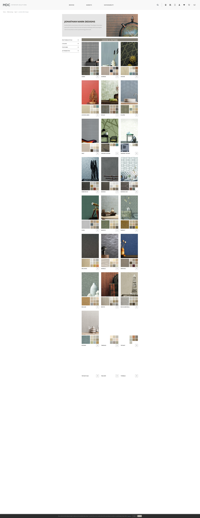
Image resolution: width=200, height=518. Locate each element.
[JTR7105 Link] (114, 378)
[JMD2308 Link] (111, 112)
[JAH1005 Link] (111, 68)
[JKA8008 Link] (111, 189)
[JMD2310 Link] (117, 112)
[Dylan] (109, 92)
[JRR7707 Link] (136, 301)
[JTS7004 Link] (97, 375)
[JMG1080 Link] (94, 301)
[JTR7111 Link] (105, 378)
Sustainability (109, 5)
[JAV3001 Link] (125, 71)
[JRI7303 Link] (114, 298)
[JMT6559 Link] (114, 342)
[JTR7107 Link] (111, 381)
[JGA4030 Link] (105, 148)
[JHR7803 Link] (94, 183)
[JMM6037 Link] (114, 221)
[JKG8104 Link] (136, 183)
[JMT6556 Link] (114, 339)
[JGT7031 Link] (131, 145)
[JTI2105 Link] (125, 339)
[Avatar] (129, 54)
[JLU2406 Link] (91, 227)
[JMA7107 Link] (97, 71)
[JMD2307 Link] (117, 109)
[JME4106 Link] (94, 263)
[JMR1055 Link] (133, 224)
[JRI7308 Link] (111, 304)
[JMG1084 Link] (97, 304)
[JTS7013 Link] (94, 378)
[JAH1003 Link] (105, 71)
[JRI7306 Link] (114, 301)
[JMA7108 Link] (91, 73)
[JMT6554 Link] (117, 336)
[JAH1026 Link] (114, 71)
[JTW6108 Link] (133, 381)
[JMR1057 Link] (131, 227)
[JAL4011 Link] (97, 106)
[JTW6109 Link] (136, 381)
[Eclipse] (129, 92)
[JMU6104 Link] (117, 260)
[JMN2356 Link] (133, 263)
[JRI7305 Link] (111, 301)
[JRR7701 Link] (125, 301)
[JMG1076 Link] (91, 298)
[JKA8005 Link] (111, 186)
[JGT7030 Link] (125, 148)
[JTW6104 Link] (131, 378)
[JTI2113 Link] (136, 336)
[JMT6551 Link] (105, 339)
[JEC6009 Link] (131, 109)
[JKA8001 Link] (105, 186)
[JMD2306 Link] (114, 109)
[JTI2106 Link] (131, 336)
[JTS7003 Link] (94, 375)
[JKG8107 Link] (136, 186)
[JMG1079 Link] (91, 301)
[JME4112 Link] (97, 265)
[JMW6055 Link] (94, 339)
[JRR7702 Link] (131, 298)
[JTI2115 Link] (133, 339)
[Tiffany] (129, 323)
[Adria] (90, 54)
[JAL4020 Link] (91, 112)
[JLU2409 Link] (97, 227)
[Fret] (90, 131)
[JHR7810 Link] (97, 189)
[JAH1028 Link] (111, 73)
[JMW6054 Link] (91, 339)
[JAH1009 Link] (114, 68)
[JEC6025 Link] (136, 112)
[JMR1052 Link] (133, 221)
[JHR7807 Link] (97, 186)
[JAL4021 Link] (94, 112)
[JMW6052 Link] (94, 336)
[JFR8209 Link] (94, 150)
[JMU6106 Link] (114, 263)
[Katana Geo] (129, 169)
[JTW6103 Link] (136, 375)
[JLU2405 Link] (97, 224)
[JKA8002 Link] (111, 183)
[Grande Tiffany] (129, 131)
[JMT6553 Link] (114, 336)
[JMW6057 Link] (91, 342)
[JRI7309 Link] (114, 304)
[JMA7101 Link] (86, 71)
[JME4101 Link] (91, 260)
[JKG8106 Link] (133, 186)
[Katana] (109, 169)
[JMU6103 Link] (114, 260)
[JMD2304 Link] (117, 106)
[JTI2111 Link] (133, 336)
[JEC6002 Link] (131, 106)
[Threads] (109, 323)
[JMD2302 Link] (111, 106)
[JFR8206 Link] (94, 147)
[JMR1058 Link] (133, 227)
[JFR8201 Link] (86, 148)
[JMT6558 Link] (111, 342)
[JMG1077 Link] (94, 298)
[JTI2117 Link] (131, 342)
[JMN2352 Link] (131, 260)
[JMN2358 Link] (131, 265)
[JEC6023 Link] (131, 112)
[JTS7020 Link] (97, 381)
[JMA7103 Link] (94, 68)
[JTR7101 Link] (111, 375)
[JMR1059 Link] (136, 227)
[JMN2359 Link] (133, 265)
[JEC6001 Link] (125, 109)
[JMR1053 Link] (136, 221)
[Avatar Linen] (90, 92)
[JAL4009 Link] (94, 106)
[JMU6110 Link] (117, 265)
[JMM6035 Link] (105, 224)
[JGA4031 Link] (111, 145)
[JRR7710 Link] (136, 304)
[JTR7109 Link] (117, 381)
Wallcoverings (10, 12)
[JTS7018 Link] (91, 381)
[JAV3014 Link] (131, 71)
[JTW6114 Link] (125, 378)
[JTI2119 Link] (136, 342)
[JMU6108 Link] (111, 265)
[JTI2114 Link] (131, 339)
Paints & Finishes (131, 8)
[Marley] (129, 207)
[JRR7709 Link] (133, 304)
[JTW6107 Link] (131, 381)
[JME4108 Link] (97, 263)
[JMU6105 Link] (111, 263)
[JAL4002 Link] (91, 106)
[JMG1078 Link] (97, 298)
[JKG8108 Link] (131, 189)
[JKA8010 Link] (117, 189)
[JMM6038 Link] (117, 221)
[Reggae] (90, 284)
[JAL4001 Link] (86, 109)
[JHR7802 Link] (91, 183)
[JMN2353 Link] (133, 260)
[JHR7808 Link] (91, 189)
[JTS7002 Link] (91, 375)
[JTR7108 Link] (114, 381)
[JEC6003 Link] (133, 106)
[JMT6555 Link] (111, 339)
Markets (89, 5)
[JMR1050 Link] (125, 224)
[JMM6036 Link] (111, 221)
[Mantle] (109, 207)
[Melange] (90, 246)
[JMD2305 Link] (111, 109)
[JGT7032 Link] (133, 145)
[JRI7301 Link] (105, 301)
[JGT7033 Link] (136, 145)
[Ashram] (109, 54)
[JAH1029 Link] (114, 73)
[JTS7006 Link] (91, 378)
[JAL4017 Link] (91, 109)
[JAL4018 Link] (94, 109)
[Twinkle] (129, 361)
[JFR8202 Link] (91, 145)
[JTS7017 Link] (97, 378)
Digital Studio (103, 8)
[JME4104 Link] (97, 260)
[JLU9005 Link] (94, 221)
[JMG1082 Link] (91, 304)
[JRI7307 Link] (117, 301)
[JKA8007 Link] (117, 186)
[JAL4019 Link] (97, 109)
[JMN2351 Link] (125, 263)
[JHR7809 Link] (94, 189)
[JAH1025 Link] (111, 71)
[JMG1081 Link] (97, 301)
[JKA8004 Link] (117, 183)
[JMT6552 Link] (111, 336)
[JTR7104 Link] (111, 378)
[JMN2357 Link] (136, 263)
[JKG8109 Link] (133, 189)
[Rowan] (90, 323)
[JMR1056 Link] (136, 224)
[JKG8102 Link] (131, 183)
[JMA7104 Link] (97, 68)
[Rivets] (109, 284)
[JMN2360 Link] (136, 265)
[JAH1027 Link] (117, 71)
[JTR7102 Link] (114, 375)
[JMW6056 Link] (97, 339)
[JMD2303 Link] (114, 106)
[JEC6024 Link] (133, 112)
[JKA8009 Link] (114, 189)
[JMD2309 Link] (114, 112)
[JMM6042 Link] (111, 227)
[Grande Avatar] (109, 131)
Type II (15, 12)
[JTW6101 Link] (131, 375)
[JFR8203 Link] (94, 145)
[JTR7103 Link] (117, 375)
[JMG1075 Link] (86, 301)
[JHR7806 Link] (94, 186)
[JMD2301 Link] (105, 109)
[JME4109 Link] (86, 263)
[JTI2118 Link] (133, 342)
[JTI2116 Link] (136, 339)
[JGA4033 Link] (117, 145)
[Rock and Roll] (129, 284)
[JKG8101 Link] (125, 186)
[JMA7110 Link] (97, 73)
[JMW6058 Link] (94, 342)
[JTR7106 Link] (117, 378)
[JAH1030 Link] (117, 73)
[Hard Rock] (90, 169)
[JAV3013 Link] (136, 68)
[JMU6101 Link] (105, 263)
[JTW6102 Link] (133, 375)
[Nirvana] (129, 246)
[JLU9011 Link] (97, 221)
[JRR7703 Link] (133, 298)
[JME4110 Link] (91, 265)
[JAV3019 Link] (136, 73)
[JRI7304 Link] (117, 298)
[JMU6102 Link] (111, 260)
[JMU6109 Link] (114, 265)
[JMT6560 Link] (117, 342)
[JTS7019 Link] (94, 381)
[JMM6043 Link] (114, 227)
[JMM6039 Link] (111, 224)
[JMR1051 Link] (131, 221)
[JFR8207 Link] (97, 147)
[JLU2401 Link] (91, 224)
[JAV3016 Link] (136, 71)
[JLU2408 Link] (94, 227)
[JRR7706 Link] (133, 301)
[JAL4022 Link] (97, 112)
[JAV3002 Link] (131, 68)
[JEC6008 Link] (136, 106)
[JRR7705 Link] (131, 301)
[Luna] (90, 207)
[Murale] (109, 246)
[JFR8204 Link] (97, 145)
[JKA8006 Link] (114, 186)
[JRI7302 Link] (111, 298)
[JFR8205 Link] (91, 147)
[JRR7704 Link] (136, 298)
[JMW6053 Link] (97, 336)
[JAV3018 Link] (133, 73)
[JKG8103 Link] (133, 183)
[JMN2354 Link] (136, 260)
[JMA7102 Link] (91, 68)
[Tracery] (109, 361)
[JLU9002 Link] (86, 224)
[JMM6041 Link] (117, 224)
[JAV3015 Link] (133, 71)
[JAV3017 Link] (131, 73)
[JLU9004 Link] (91, 221)
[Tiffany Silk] (90, 361)
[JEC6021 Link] (133, 109)
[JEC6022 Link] (136, 109)
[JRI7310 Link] (117, 304)
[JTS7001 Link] (86, 378)
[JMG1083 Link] (94, 304)
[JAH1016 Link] (117, 68)
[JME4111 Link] (94, 265)
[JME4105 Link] (91, 263)
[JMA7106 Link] (94, 71)
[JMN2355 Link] (131, 263)
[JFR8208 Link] (91, 150)
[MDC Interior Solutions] (14, 5)
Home (4, 12)
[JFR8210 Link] (97, 150)
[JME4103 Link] (94, 260)
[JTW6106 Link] (136, 378)
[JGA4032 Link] (114, 145)
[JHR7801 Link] (86, 186)
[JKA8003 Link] (114, 183)
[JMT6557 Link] (117, 339)
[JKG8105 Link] (131, 186)
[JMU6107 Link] (117, 263)
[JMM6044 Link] (117, 227)
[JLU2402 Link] (94, 224)
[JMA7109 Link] (94, 73)
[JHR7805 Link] (91, 186)
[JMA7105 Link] (91, 71)
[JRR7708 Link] (131, 304)
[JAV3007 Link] (133, 68)
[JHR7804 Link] (97, 183)
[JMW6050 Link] (86, 339)
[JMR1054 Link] (131, 224)
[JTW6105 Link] (133, 378)
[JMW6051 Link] (91, 336)
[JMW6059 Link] (97, 342)
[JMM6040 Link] (114, 224)
